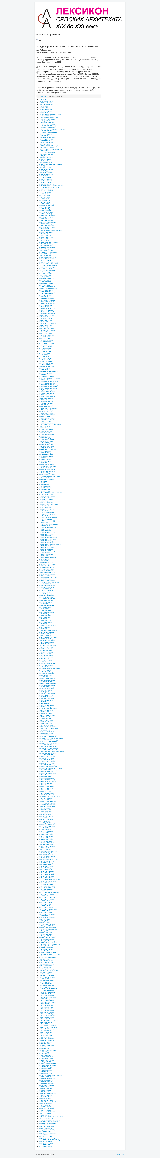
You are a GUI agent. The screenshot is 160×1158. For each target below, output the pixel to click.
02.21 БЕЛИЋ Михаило (45, 197)
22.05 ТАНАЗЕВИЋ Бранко (46, 1045)
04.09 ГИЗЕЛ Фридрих (45, 342)
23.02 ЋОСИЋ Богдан (45, 1090)
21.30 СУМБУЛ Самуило (45, 1037)
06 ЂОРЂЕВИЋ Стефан (45, 403)
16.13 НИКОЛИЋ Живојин (46, 834)
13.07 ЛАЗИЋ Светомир (45, 649)
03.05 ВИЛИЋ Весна (44, 285)
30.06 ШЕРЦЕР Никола (45, 1141)
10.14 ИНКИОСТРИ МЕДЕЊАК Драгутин (50, 493)
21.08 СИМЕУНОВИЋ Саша (46, 985)
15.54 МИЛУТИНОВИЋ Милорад (48, 770)
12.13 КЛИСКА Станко (45, 579)
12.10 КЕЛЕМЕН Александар (47, 574)
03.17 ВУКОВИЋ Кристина (46, 307)
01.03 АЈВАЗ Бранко (44, 108)
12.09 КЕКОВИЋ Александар (47, 572)
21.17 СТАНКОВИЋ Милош (46, 1004)
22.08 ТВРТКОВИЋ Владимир (47, 1050)
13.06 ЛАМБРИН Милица (46, 647)
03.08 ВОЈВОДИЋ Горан (45, 290)
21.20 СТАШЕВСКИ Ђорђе (46, 1012)
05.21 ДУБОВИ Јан (44, 400)
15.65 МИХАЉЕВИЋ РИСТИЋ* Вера (49, 796)
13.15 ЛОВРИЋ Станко (45, 660)
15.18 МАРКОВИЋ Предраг (46, 705)
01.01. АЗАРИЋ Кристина (46, 104)
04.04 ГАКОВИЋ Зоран (45, 333)
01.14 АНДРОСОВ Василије (46, 122)
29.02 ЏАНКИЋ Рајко (45, 1131)
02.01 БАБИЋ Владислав (46, 157)
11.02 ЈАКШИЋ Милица (45, 498)
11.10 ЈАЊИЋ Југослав (45, 511)
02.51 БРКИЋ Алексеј (45, 260)
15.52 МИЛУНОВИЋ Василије (47, 765)
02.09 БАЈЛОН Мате (44, 176)
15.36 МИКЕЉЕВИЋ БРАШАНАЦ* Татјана (51, 738)
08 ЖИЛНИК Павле (44, 436)
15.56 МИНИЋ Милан (45, 775)
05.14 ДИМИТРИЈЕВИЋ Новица (48, 386)
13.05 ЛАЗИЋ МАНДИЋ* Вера (47, 645)
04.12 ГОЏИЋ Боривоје (45, 346)
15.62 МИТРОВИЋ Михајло (46, 788)
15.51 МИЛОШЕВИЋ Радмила (47, 763)
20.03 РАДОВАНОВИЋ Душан (47, 926)
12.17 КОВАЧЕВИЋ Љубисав (47, 585)
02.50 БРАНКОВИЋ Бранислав (47, 257)
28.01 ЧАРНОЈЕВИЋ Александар (48, 1122)
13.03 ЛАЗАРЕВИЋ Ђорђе (46, 642)
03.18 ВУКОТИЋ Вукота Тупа (47, 308)
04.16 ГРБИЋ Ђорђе (44, 353)
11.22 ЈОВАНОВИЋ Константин (48, 537)
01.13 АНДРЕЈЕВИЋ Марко (46, 121)
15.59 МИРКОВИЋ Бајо (45, 783)
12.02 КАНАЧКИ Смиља (45, 561)
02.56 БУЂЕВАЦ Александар (47, 270)
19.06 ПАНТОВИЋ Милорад (46, 863)
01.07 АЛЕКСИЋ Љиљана (46, 112)
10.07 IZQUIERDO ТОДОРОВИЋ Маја (49, 476)
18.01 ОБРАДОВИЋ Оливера (47, 846)
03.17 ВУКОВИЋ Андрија (46, 305)
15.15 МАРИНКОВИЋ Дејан (46, 698)
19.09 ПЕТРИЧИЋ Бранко (46, 869)
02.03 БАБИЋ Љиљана (45, 161)
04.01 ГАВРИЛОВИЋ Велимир (47, 328)
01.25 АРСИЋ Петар (44, 144)
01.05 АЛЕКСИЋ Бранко (45, 109)
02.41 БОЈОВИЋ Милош (45, 239)
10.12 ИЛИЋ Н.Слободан (46, 488)
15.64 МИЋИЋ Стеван (45, 791)
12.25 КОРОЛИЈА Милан (46, 602)
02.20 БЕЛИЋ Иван (44, 195)
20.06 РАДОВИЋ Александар (47, 931)
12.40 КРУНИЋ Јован (45, 627)
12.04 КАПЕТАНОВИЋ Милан (47, 564)
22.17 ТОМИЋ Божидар (45, 1067)
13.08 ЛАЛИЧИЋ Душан (45, 650)
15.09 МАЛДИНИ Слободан (46, 688)
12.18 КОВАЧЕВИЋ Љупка (46, 589)
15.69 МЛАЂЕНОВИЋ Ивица (47, 806)
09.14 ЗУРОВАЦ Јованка (46, 463)
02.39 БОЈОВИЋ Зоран (45, 235)
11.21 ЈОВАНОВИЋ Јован (46, 534)
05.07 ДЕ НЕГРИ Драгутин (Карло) (48, 371)
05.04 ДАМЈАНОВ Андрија (46, 366)
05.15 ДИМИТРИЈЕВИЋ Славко (48, 388)
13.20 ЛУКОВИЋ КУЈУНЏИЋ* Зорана (49, 668)
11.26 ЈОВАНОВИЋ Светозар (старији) (50, 544)
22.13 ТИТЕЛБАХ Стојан (46, 1058)
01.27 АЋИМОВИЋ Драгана (46, 147)
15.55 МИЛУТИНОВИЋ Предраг (48, 773)
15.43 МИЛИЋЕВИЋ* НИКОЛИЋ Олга (49, 750)
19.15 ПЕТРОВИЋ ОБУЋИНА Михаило (50, 879)
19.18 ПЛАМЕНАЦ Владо (46, 884)
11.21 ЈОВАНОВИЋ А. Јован (47, 536)
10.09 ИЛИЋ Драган (44, 481)
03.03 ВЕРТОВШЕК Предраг (47, 282)
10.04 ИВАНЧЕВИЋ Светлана (47, 468)
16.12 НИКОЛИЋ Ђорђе (45, 833)
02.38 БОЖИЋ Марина (45, 234)
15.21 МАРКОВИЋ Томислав (47, 712)
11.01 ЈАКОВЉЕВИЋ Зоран (47, 496)
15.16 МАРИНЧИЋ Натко (46, 700)
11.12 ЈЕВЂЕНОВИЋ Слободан (48, 517)
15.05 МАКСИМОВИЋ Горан (47, 682)
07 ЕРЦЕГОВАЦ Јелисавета (47, 423)
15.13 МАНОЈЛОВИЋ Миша (46, 695)
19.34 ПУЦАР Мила (44, 919)
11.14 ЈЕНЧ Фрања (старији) (47, 521)
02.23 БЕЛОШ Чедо (44, 200)
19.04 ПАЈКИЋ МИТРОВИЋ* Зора (48, 859)
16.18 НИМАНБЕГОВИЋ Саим (47, 843)
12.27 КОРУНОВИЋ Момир (46, 605)
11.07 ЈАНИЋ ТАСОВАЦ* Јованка (48, 504)
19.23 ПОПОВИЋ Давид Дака (47, 897)
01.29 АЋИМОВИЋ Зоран (46, 151)
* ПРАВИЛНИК (43, 99)
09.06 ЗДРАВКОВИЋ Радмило (47, 449)
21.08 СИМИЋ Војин (44, 982)
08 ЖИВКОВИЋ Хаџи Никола (47, 434)
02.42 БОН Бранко (44, 240)
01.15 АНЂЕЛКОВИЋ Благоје (47, 124)
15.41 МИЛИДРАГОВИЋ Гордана (48, 746)
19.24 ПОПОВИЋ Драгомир (46, 899)
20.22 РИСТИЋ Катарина (46, 962)
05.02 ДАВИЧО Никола (45, 361)
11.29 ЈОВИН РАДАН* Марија (47, 551)
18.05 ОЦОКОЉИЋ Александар (48, 851)
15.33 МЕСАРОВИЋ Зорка (46, 732)
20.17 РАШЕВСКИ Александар (47, 952)
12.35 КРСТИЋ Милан (45, 619)
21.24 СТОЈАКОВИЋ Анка (46, 1024)
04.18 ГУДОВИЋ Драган (45, 358)
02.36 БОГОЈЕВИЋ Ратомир (47, 227)
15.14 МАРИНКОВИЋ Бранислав (48, 697)
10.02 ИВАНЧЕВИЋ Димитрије (47, 466)
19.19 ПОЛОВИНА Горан (45, 889)
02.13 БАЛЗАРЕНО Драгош (46, 184)
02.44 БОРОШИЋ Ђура (45, 245)
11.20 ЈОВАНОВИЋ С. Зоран (47, 532)
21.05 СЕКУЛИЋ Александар (47, 977)
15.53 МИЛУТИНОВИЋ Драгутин (48, 766)
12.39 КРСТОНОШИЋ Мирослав (48, 625)
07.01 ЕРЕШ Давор (44, 426)
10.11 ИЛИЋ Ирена (44, 484)
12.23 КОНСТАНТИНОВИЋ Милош (48, 599)
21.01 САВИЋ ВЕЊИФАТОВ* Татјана (49, 970)
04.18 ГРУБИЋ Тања (44, 356)
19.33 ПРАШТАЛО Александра (47, 917)
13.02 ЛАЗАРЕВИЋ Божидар (47, 640)
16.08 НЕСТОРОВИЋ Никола (47, 826)
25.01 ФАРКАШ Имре (45, 1098)
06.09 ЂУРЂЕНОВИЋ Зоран (47, 418)
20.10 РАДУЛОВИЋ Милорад (47, 941)
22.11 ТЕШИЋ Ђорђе (45, 1055)
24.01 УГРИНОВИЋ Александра (48, 1093)
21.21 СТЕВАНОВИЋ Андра (47, 1014)
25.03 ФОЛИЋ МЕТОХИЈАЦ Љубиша (49, 1102)
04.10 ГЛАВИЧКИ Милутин (46, 343)
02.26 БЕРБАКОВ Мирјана (46, 205)
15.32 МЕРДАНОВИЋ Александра (48, 728)
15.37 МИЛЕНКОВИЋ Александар (48, 740)
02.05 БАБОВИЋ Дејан (45, 162)
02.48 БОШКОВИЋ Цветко (46, 254)
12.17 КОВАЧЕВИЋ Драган (46, 587)
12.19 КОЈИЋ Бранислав (46, 590)
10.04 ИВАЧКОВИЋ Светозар (47, 469)
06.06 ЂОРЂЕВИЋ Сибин (46, 413)
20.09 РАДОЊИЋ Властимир (47, 937)
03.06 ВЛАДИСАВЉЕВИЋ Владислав (49, 287)
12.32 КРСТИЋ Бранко (45, 614)
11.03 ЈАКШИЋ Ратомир (45, 499)
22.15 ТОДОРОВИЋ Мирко (46, 1062)
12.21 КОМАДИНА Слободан (47, 595)
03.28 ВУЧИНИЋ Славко (45, 325)
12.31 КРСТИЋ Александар (46, 612)
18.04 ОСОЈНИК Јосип (45, 849)
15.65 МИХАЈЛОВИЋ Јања (46, 793)
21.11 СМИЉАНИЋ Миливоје (47, 992)
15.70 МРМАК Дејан (44, 808)
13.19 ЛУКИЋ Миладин (45, 667)
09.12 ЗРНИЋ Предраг (45, 459)
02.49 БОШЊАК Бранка (45, 255)
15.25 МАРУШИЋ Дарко (45, 718)
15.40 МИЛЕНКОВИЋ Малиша (47, 745)
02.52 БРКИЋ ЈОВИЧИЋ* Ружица (48, 262)
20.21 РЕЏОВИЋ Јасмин (46, 961)
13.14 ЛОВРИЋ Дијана (45, 658)
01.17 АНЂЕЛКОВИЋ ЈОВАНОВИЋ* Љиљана (52, 129)
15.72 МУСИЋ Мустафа (45, 811)
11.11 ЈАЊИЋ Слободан (46, 516)
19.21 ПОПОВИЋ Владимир (46, 894)
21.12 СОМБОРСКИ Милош (46, 994)
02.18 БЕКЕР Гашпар (45, 192)
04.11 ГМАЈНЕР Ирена (45, 345)
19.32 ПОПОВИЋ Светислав (47, 914)
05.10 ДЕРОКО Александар (46, 376)
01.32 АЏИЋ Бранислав (45, 156)
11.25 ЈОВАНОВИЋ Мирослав (47, 542)
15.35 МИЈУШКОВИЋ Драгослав (48, 736)
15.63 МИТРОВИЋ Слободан (47, 790)
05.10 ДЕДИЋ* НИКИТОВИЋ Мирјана (49, 378)
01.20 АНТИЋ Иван (44, 136)
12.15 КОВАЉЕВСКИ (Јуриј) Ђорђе (49, 582)
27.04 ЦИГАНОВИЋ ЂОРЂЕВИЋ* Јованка (51, 1117)
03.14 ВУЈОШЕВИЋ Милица (47, 300)
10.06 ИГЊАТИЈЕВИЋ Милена (47, 474)
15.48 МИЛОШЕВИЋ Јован (46, 758)
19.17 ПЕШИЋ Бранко (45, 883)
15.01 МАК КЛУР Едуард (46, 675)
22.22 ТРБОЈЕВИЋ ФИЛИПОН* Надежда (50, 1075)
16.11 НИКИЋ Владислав (46, 831)
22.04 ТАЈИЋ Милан (44, 1044)
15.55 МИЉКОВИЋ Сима (46, 771)
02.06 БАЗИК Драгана (45, 171)
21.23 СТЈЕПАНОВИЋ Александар (48, 1020)
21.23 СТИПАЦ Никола (45, 1022)
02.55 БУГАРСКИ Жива (45, 268)
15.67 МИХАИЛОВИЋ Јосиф (47, 803)
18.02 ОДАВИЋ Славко (45, 848)
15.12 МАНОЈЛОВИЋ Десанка (47, 693)
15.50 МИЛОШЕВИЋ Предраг (47, 761)
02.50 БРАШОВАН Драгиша (46, 259)
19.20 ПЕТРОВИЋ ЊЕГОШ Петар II (49, 892)
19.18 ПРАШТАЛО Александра (47, 886)
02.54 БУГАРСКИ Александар (47, 267)
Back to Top (120, 1154)
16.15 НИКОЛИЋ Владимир (46, 838)
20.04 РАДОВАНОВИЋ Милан (47, 927)
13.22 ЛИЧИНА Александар (46, 673)
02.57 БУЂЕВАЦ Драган (45, 272)
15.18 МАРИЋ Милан (45, 703)
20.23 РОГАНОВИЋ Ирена (46, 964)
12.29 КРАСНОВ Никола (45, 609)
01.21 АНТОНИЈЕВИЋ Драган (47, 137)
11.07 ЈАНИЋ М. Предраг (46, 502)
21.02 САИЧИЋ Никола (45, 972)
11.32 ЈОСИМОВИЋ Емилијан (47, 557)
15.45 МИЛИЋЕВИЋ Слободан (47, 753)
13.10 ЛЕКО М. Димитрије (46, 652)
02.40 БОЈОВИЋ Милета (46, 237)
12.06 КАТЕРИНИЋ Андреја (46, 567)
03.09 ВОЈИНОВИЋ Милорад (47, 292)
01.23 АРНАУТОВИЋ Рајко (46, 141)
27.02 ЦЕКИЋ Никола (45, 1113)
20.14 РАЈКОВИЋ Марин (46, 947)
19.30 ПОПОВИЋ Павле (45, 911)
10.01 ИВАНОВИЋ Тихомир (46, 464)
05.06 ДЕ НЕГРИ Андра (45, 370)
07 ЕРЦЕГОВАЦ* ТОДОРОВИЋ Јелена (50, 424)
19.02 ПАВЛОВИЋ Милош (46, 854)
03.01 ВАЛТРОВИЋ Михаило (47, 278)
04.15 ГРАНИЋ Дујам (45, 351)
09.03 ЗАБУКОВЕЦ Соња (46, 444)
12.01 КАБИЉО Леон (45, 559)
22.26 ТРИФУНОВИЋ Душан (47, 1082)
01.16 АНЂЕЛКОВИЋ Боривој (47, 126)
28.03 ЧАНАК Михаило (45, 1125)
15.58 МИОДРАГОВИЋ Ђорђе (47, 780)
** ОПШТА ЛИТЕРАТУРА (46, 101)
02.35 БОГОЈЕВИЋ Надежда (47, 224)
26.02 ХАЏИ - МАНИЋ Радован (47, 1107)
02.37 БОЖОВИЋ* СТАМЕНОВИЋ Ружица (51, 230)
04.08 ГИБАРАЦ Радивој (46, 340)
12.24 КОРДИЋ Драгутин (46, 600)
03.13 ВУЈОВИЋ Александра (47, 297)
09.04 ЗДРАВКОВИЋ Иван (46, 446)
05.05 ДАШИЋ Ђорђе (45, 368)
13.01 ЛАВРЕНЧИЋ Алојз (46, 639)
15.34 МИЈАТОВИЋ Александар (48, 735)
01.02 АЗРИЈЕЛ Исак (45, 106)
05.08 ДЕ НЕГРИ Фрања (45, 373)
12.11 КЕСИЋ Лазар (44, 576)
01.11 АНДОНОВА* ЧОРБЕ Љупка (48, 117)
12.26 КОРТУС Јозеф (45, 604)
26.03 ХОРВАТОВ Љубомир (46, 1108)
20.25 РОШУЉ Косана (45, 967)
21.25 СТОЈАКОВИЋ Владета (47, 1025)
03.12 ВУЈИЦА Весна (45, 295)
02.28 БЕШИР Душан (45, 210)
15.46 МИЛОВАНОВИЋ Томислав (48, 755)
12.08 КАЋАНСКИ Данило (46, 571)
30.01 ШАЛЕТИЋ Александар (47, 1133)
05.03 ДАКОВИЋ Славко (46, 363)
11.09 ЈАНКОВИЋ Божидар (46, 509)
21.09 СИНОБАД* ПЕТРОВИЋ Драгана (50, 989)
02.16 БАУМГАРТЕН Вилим (46, 189)
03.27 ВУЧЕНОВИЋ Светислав (47, 323)
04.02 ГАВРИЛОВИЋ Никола (47, 330)
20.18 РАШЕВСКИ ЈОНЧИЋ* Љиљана (49, 954)
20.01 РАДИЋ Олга (44, 922)
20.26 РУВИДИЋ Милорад (46, 969)
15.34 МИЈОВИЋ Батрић (46, 733)
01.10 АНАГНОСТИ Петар (46, 116)
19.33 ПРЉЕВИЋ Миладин (46, 916)
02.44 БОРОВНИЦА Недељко (47, 244)
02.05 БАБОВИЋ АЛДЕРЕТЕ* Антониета (50, 164)
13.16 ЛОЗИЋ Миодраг (45, 662)
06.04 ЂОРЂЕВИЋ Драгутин (47, 410)
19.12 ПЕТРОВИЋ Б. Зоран (46, 874)
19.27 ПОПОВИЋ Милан (45, 904)
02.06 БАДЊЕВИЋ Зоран (46, 166)
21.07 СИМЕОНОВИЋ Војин (46, 980)
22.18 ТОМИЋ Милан (45, 1068)
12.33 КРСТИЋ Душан (45, 615)
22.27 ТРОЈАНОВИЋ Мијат (46, 1083)
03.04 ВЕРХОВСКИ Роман (46, 283)
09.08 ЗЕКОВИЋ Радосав (46, 453)
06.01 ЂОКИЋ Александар (46, 405)
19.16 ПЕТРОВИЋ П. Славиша (47, 881)
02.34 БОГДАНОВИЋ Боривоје (47, 222)
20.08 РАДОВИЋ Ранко (45, 934)
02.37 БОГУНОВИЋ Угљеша (47, 229)
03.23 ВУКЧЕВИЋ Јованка (46, 317)
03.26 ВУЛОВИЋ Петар (45, 322)
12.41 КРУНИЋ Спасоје (45, 629)
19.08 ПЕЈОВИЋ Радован (46, 868)
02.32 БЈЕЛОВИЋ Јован (45, 217)
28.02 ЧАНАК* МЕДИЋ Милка (47, 1123)
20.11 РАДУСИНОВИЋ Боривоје (48, 942)
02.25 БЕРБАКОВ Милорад (46, 204)
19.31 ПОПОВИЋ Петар (45, 912)
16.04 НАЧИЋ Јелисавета (46, 819)
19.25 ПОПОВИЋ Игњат (45, 901)
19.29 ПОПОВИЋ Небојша (46, 907)
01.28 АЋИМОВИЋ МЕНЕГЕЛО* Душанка (50, 149)
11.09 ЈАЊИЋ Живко (45, 507)
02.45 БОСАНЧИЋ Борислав (47, 247)
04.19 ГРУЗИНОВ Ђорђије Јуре (47, 360)
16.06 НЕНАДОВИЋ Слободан (47, 823)
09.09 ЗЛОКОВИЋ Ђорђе (46, 454)
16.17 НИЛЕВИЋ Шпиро (45, 841)
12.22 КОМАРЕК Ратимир (46, 597)
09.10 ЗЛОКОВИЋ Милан (46, 456)
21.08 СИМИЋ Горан (44, 987)
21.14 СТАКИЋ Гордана (45, 999)
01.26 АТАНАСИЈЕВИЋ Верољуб (48, 146)
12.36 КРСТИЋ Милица (45, 620)
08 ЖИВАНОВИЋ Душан (46, 429)
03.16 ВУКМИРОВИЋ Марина (47, 303)
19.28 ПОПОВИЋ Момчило (46, 906)
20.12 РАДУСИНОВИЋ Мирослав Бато (49, 944)
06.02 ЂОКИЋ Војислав (45, 406)
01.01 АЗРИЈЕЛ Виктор (45, 103)
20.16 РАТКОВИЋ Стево (45, 951)
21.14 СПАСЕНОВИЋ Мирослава (48, 997)
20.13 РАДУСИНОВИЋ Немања (47, 946)
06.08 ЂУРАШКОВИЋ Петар (47, 415)
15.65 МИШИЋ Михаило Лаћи (47, 798)
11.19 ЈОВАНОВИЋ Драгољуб (47, 527)
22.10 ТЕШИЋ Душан (45, 1053)
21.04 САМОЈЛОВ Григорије (47, 975)
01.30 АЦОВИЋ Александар (47, 152)
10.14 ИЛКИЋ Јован (44, 491)
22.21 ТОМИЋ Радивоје (45, 1073)
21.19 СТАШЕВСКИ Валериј (47, 1010)
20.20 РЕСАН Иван (44, 959)
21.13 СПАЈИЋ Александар (46, 995)
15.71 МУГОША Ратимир (45, 810)
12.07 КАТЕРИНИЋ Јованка (46, 569)
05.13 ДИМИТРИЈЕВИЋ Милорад (48, 385)
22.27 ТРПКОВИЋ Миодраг (46, 1085)
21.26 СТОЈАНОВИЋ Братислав (48, 1027)
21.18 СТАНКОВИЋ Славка (46, 1005)
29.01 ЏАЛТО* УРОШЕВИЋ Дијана (48, 1130)
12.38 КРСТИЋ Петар (45, 624)
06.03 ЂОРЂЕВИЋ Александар (48, 408)
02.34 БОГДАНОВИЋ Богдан (47, 220)
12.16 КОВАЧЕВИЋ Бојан (46, 584)
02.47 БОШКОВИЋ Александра (47, 252)
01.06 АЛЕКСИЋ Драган (45, 111)
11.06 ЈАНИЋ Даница (45, 501)
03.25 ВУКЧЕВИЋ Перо (45, 320)
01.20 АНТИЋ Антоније (45, 134)
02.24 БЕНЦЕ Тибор (44, 202)
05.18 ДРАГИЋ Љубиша (45, 395)
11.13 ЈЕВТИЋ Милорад (45, 519)
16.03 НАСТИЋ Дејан (45, 818)
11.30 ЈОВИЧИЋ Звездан (46, 554)
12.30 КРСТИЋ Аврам (45, 610)
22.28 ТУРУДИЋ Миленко (46, 1087)
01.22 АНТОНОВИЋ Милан (46, 139)
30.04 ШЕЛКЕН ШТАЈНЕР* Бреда (48, 1138)
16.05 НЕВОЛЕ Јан (44, 821)
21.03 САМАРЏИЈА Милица (46, 974)
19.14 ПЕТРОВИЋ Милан (46, 878)
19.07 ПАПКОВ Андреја (45, 864)
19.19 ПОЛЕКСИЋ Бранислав (47, 888)
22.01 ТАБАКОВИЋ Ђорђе (46, 1039)
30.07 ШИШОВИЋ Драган (46, 1143)
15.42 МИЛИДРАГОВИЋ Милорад (48, 748)
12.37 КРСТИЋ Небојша (45, 622)
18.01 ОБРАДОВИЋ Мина (46, 844)
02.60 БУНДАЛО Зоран (45, 277)
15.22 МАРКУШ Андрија (45, 713)
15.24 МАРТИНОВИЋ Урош (46, 717)
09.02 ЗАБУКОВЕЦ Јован (46, 443)
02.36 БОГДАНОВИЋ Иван (46, 225)
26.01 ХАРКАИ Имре (44, 1105)
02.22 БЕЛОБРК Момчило (46, 199)
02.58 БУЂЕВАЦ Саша (45, 273)
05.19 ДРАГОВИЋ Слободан (47, 396)
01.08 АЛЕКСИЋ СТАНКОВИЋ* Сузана (50, 114)
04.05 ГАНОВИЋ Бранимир (46, 335)
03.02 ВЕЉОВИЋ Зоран (45, 280)
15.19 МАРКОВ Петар (45, 707)
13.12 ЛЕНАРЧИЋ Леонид (46, 655)
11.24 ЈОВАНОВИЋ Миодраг (47, 541)
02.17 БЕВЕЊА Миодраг (46, 190)
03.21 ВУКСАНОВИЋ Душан (47, 313)
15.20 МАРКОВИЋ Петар (46, 710)
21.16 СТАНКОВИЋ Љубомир (47, 1002)
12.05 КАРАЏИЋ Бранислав (46, 566)
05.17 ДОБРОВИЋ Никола (46, 393)
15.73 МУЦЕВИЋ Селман (46, 813)
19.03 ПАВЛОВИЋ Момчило (47, 856)
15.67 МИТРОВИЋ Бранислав (47, 801)
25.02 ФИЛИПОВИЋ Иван (46, 1100)
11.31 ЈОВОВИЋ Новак (45, 556)
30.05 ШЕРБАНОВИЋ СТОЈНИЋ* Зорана (50, 1140)
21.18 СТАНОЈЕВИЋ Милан (47, 1009)
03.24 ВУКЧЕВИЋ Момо (45, 318)
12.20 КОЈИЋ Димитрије (45, 594)
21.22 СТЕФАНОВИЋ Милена (47, 1019)
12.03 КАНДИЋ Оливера (45, 562)
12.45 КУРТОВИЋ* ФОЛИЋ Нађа (48, 637)
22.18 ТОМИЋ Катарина (45, 1070)
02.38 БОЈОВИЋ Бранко (45, 232)
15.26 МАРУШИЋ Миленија (46, 720)
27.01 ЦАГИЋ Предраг (45, 1110)
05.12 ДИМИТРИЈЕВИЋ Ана (47, 383)
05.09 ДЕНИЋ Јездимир (45, 375)
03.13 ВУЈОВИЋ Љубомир (46, 298)
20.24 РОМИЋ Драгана (45, 966)
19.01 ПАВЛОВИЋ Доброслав (47, 853)
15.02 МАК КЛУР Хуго (45, 677)
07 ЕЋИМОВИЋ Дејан (45, 421)
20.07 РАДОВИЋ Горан (45, 932)
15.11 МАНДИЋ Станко (45, 692)
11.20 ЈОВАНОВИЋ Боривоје (47, 531)
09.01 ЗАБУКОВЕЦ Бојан (46, 441)
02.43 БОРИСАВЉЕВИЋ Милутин (48, 242)
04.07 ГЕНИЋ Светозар (45, 338)
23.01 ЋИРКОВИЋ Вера (45, 1088)
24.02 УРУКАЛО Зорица (45, 1095)
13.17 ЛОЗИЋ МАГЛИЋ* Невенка (48, 663)
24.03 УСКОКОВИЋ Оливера (47, 1097)
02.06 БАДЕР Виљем (45, 167)
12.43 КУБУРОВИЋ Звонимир (47, 634)
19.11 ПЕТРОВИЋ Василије (46, 873)
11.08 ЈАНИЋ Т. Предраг (46, 506)
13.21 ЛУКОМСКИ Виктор (46, 672)
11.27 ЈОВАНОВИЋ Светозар (47, 546)
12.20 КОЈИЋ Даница (45, 592)
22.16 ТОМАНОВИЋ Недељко (47, 1065)
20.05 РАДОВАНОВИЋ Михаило (48, 929)
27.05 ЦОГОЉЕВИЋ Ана (46, 1118)
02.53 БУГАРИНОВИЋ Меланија (48, 265)
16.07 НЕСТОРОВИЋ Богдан (47, 824)
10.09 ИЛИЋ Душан (44, 483)
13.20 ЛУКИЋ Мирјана (45, 670)
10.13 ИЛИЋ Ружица (44, 489)
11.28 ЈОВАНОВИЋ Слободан (47, 547)
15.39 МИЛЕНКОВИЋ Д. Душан (47, 743)
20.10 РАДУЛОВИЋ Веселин (47, 939)
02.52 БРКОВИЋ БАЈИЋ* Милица (48, 264)
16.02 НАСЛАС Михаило (45, 816)
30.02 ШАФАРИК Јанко (45, 1135)
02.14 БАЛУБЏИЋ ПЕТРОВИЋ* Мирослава (51, 186)
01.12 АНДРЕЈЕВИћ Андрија (47, 119)
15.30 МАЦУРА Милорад (46, 725)
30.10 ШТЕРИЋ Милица (45, 1146)
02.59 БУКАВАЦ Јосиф (45, 275)
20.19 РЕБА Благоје (44, 956)
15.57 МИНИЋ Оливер (45, 776)
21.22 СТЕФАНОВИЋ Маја (46, 1017)
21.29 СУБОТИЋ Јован (45, 1035)
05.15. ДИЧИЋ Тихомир (45, 390)
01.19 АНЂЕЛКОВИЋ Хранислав (48, 132)
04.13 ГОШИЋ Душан (45, 348)
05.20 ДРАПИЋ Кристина (46, 398)
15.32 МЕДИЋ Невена (45, 730)
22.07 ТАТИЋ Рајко (44, 1048)
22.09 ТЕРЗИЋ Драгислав (46, 1052)
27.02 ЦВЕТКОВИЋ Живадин (47, 1112)
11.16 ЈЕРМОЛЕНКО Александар (48, 524)
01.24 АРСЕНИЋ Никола (46, 142)
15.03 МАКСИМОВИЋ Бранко (47, 678)
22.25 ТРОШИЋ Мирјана (45, 1080)
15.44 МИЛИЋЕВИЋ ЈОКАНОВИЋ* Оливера (51, 751)
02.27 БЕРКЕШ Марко (45, 207)
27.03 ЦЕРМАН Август (45, 1115)
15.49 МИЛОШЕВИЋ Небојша (47, 760)
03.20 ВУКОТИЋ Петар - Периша (48, 312)
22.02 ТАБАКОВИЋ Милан (46, 1040)
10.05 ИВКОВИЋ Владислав (47, 471)
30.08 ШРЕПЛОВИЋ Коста (46, 1145)
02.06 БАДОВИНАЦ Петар (46, 169)
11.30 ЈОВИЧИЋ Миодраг (46, 552)
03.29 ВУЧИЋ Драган (45, 327)
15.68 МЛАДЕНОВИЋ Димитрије (48, 805)
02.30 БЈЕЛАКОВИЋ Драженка (47, 214)
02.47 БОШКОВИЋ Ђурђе (46, 250)
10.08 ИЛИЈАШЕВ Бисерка (46, 479)
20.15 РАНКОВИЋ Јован (45, 949)
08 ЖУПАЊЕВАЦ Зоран (45, 438)
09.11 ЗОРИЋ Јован (44, 458)
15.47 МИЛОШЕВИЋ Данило (47, 756)
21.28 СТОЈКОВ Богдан (45, 1032)
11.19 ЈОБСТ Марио (44, 529)
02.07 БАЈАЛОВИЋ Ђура (46, 172)
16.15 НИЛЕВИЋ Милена (46, 839)
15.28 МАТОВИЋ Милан (45, 723)
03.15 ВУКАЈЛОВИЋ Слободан (47, 302)
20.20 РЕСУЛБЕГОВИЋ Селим (47, 957)
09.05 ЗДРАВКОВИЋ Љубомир (47, 448)
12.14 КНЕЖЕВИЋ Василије (47, 580)
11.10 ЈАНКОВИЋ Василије (46, 512)
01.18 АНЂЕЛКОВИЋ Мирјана (47, 131)
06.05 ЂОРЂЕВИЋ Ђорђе (46, 411)
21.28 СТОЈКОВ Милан (45, 1034)
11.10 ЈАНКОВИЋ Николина (47, 514)
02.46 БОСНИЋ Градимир (46, 249)
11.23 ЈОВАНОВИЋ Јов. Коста (47, 539)
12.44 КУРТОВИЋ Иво (45, 635)
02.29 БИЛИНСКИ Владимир (47, 212)
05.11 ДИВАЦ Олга (44, 380)
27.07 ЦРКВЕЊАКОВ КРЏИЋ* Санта (49, 1120)
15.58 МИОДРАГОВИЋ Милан (47, 781)
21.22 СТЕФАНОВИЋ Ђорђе (47, 1015)
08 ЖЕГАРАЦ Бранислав (46, 428)
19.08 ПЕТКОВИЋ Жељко (46, 866)
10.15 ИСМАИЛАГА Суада (46, 494)
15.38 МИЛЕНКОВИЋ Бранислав (48, 741)
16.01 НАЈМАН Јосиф (45, 814)
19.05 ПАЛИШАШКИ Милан (46, 861)
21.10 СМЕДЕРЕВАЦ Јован (46, 990)
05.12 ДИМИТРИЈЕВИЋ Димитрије (48, 381)
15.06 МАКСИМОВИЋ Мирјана (47, 683)
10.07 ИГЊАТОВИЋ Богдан (46, 478)
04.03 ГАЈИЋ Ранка (44, 332)
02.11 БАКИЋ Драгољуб (45, 179)
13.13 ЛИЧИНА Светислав (46, 657)
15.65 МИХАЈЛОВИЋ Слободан (48, 795)
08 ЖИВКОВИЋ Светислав (46, 439)
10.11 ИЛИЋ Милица (44, 486)
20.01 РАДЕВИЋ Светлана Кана (48, 921)
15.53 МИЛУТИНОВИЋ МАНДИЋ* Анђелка (51, 768)
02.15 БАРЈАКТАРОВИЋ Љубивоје (49, 187)
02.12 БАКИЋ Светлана (45, 182)
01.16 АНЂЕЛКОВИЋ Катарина (47, 127)
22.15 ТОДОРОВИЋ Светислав (47, 1063)
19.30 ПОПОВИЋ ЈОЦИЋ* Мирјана (48, 909)
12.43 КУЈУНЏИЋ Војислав (46, 632)
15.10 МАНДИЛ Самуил (45, 690)
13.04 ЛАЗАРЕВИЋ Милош (46, 644)
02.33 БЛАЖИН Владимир (46, 219)
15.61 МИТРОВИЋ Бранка (46, 786)
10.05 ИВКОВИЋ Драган (45, 473)
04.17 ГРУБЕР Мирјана (45, 355)
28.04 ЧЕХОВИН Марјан (45, 1128)
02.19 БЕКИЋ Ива (44, 194)
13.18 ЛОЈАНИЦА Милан (46, 665)
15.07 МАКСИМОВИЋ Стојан (47, 685)
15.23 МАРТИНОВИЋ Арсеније (47, 715)
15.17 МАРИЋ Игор (44, 702)
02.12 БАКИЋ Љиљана (45, 181)
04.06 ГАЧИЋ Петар (44, 337)
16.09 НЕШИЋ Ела (44, 828)
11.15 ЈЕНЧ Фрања (44, 522)
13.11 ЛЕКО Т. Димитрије (46, 654)
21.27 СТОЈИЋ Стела (45, 1030)
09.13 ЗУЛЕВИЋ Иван (45, 461)
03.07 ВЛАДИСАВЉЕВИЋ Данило (48, 288)
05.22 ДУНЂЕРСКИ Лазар (46, 401)
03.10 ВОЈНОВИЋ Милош (46, 293)
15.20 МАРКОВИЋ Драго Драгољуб (49, 708)
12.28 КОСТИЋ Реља (45, 607)
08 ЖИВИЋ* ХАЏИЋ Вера (46, 433)
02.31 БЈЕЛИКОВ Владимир (47, 215)
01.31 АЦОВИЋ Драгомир (46, 154)
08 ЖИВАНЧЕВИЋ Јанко (46, 431)
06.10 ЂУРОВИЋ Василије (46, 420)
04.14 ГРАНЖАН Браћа (45, 350)
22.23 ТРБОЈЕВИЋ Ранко (46, 1077)
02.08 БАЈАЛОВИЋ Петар (46, 174)
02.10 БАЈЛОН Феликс (45, 177)
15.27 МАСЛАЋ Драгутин (46, 722)
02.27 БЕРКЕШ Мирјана (45, 209)
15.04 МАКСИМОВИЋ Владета (47, 680)
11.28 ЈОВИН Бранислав (46, 549)
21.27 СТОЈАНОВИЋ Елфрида (47, 1029)
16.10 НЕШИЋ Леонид (45, 829)
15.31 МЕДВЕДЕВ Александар (47, 727)
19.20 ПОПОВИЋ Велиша (46, 891)
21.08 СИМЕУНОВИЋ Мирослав (48, 984)
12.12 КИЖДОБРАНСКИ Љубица (48, 577)
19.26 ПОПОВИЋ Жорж (45, 902)
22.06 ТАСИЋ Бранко (45, 1047)
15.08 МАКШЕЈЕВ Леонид (46, 687)
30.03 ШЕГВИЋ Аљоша (45, 1136)
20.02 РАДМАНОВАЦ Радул (47, 924)
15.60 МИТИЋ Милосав (45, 785)
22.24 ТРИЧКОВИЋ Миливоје (47, 1078)
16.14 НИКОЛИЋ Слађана (46, 836)
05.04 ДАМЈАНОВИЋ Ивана (47, 365)
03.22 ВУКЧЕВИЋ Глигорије (46, 315)
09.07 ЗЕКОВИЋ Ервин (45, 451)
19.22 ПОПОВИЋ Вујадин (46, 896)
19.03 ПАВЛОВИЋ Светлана (47, 858)
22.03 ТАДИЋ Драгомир (45, 1042)
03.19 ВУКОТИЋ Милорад (46, 310)
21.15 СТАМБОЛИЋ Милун (46, 1000)
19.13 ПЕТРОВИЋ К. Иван (46, 876)
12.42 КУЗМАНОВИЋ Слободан (48, 630)
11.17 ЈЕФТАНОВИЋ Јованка (47, 526)
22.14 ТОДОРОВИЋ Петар (46, 1060)
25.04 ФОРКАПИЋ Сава (45, 1103)
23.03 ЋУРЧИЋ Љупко (45, 1092)
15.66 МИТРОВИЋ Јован (46, 800)
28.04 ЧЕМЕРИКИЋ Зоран (46, 1126)
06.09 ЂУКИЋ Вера (44, 416)
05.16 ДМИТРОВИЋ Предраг (47, 391)
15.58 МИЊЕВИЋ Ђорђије (46, 778)
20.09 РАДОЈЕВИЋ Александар (48, 936)
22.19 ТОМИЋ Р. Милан (45, 1072)
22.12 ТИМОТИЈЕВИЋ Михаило (48, 1057)
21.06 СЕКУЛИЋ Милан (45, 979)
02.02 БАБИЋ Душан (45, 159)
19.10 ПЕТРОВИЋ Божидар (46, 871)
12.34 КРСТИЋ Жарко (45, 617)
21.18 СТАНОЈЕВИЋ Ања (46, 1007)
